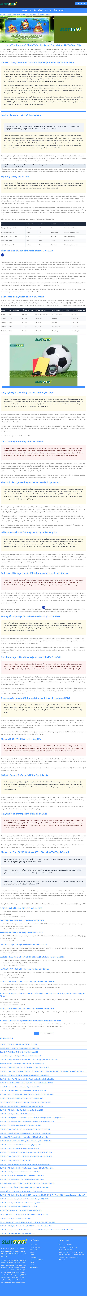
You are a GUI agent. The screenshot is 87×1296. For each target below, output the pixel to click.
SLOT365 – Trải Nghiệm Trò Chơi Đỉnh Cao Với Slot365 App (20, 1172)
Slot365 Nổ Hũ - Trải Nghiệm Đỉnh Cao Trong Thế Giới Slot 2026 (21, 1191)
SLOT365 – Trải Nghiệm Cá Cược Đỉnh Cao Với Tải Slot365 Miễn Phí (23, 1091)
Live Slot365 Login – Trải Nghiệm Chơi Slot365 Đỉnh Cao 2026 (23, 945)
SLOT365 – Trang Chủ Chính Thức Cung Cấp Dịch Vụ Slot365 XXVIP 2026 (25, 1129)
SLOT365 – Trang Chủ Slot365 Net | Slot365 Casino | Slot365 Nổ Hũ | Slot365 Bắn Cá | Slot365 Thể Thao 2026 (37, 1230)
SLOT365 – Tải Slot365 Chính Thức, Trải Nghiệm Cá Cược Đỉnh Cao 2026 (27, 981)
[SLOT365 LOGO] (8, 3)
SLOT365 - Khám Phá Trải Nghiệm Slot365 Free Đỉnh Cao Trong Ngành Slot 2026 (30, 1020)
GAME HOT (33, 1257)
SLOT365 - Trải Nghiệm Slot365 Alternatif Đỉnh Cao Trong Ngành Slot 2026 (25, 1164)
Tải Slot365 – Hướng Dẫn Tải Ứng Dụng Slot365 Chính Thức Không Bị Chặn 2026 (27, 1183)
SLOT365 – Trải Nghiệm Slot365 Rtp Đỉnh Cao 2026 (17, 1234)
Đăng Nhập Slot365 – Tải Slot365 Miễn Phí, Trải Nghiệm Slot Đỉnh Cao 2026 (25, 1102)
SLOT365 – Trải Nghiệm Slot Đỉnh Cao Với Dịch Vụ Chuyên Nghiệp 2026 (27, 1008)
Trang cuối (49, 1033)
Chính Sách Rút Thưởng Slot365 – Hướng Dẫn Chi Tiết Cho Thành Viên (24, 1137)
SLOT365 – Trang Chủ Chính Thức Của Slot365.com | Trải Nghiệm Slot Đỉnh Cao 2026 (32, 957)
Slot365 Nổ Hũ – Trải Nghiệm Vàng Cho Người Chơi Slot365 (20, 1087)
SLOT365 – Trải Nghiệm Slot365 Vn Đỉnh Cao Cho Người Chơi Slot (22, 1203)
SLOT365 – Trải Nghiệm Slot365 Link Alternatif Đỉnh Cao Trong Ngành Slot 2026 (27, 1121)
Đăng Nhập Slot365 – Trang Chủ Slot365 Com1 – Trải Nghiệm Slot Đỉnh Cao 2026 (27, 1222)
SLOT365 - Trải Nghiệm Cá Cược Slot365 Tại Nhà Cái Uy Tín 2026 (22, 1176)
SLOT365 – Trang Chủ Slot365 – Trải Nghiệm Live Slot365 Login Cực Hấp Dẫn (26, 1156)
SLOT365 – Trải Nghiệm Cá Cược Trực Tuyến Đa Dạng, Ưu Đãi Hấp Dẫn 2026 (26, 1152)
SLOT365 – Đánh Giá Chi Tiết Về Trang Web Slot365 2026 (19, 1149)
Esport (32, 1254)
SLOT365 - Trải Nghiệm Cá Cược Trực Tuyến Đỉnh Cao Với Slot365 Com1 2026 (26, 1083)
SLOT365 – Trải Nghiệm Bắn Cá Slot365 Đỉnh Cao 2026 (21, 908)
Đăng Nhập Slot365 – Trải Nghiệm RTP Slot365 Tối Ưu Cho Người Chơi (24, 1214)
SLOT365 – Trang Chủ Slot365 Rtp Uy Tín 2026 (15, 1160)
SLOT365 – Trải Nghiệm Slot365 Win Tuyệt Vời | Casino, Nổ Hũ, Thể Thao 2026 (26, 1168)
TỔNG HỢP (33, 1249)
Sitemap (20, 1288)
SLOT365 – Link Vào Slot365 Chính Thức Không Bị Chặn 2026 (20, 1145)
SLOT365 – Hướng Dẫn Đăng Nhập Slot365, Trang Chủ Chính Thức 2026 (24, 1187)
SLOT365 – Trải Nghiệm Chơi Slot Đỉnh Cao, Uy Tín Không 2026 (21, 1110)
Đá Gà (32, 1264)
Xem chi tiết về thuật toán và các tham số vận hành (16, 436)
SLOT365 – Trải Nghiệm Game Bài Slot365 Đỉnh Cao (17, 1114)
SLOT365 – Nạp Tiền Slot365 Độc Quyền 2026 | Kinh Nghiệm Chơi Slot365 (25, 1133)
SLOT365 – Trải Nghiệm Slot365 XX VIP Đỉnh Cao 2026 (18, 1206)
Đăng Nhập (33, 1244)
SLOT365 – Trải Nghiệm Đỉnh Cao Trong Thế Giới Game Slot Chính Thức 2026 (26, 1226)
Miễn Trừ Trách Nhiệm (36, 1259)
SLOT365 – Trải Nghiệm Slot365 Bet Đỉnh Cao (15, 1218)
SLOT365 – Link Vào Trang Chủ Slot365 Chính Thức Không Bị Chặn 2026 (24, 1199)
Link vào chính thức (36, 1247)
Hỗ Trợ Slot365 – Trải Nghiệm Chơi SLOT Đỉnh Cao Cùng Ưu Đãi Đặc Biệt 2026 (26, 1094)
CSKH (32, 1262)
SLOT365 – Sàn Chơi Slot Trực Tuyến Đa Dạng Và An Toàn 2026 (21, 1106)
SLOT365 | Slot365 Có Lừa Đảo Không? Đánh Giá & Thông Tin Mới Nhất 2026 (26, 1141)
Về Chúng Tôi (34, 1267)
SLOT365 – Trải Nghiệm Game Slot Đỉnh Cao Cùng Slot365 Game (22, 1179)
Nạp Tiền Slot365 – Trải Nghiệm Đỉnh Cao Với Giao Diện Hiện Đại (24, 969)
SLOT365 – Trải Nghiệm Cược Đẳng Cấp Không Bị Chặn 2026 (20, 1125)
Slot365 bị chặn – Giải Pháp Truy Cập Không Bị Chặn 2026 (22, 920)
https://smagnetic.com (70, 1247)
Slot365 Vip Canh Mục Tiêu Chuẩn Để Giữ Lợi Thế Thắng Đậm (21, 1210)
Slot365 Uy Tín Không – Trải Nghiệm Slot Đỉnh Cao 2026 (21, 932)
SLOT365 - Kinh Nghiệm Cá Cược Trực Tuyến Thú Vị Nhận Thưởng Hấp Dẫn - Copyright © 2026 (32, 1118)
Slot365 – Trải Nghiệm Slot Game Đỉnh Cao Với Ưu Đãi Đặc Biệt (21, 1098)
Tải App (32, 1252)
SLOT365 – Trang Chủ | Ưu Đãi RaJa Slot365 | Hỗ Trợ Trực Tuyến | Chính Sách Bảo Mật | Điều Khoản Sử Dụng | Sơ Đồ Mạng (42, 1071)
